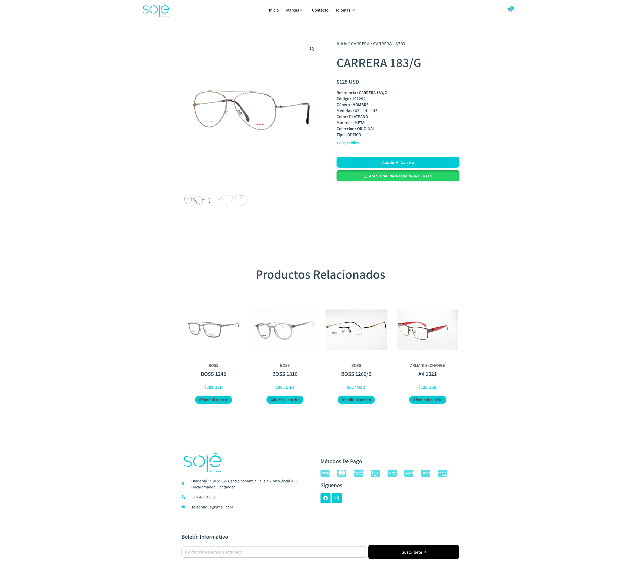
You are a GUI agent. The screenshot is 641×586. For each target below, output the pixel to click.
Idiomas (343, 10)
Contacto (320, 10)
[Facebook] (325, 498)
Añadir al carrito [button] (213, 399)
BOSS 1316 (284, 373)
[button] (312, 49)
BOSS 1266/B (356, 373)
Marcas (292, 10)
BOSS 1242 (213, 373)
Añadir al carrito (398, 162)
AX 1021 (427, 373)
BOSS (213, 365)
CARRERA (360, 44)
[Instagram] (337, 498)
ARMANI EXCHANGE (427, 365)
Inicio (274, 10)
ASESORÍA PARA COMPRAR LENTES (400, 175)
